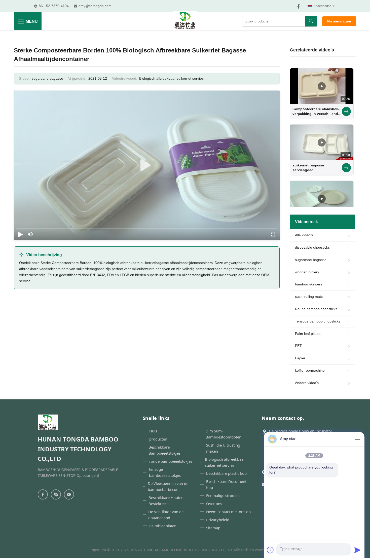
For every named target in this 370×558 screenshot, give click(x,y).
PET (298, 346)
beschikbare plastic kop (226, 473)
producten (158, 439)
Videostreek (306, 222)
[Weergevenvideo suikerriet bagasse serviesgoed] (346, 167)
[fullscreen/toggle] (273, 234)
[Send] (357, 549)
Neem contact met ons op (228, 511)
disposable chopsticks (312, 247)
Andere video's (307, 383)
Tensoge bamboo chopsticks (317, 321)
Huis (153, 430)
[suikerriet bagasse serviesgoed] (321, 142)
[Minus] (357, 439)
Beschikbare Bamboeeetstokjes (164, 450)
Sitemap (213, 527)
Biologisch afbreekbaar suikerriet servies (171, 78)
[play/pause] (20, 234)
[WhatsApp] (69, 494)
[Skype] (56, 494)
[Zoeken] (311, 21)
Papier (300, 358)
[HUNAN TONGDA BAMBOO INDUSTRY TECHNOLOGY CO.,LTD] (185, 21)
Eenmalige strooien (223, 495)
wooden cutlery (307, 272)
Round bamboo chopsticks (316, 309)
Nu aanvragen (339, 21)
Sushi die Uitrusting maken (223, 448)
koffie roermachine (310, 370)
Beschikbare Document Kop (226, 484)
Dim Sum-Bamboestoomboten (223, 433)
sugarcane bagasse (310, 260)
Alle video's (304, 235)
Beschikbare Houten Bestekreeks (166, 500)
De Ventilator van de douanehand (165, 514)
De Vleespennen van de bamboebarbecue (168, 486)
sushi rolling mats (309, 297)
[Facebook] (298, 6)
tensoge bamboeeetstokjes (165, 472)
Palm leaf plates (307, 334)
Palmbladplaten (162, 525)
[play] (146, 165)
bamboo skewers (308, 284)
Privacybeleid (217, 519)
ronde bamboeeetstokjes (170, 461)
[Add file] (270, 549)
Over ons (214, 503)
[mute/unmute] (30, 234)
